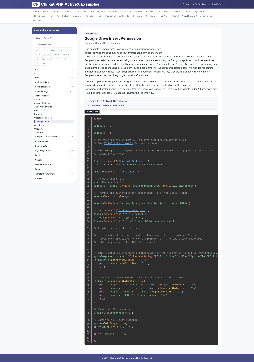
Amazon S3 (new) (42, 103)
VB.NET (164, 16)
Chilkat (36, 11)
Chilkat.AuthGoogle (133, 161)
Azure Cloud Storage (44, 107)
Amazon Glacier (41, 96)
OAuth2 (66, 55)
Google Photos (41, 125)
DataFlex (138, 11)
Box (36, 110)
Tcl (128, 16)
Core (38, 38)
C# (78, 11)
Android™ (56, 11)
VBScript (175, 16)
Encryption (51, 50)
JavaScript (175, 11)
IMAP (38, 55)
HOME (46, 11)
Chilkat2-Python (97, 11)
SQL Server (110, 16)
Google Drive (43, 121)
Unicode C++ (151, 16)
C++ (84, 11)
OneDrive (38, 129)
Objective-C (199, 11)
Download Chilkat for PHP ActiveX (108, 105)
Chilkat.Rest (127, 171)
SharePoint (39, 132)
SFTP (52, 59)
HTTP (67, 50)
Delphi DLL (150, 11)
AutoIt (66, 11)
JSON (57, 55)
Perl (51, 16)
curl (42, 50)
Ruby (100, 16)
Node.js (187, 11)
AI (36, 50)
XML (37, 64)
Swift (121, 16)
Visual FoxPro (206, 16)
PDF (37, 59)
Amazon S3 (39, 99)
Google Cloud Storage (44, 118)
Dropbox (38, 114)
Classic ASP (125, 11)
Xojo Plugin (38, 20)
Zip (43, 64)
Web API (47, 38)
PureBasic (90, 16)
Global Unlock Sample (118, 143)
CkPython (112, 11)
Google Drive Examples (107, 43)
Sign (59, 59)
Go (159, 11)
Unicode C (137, 16)
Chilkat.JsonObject (131, 210)
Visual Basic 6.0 (189, 16)
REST (44, 59)
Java (166, 11)
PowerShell (77, 16)
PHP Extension (40, 16)
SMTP (66, 59)
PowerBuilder (62, 16)
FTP (60, 50)
